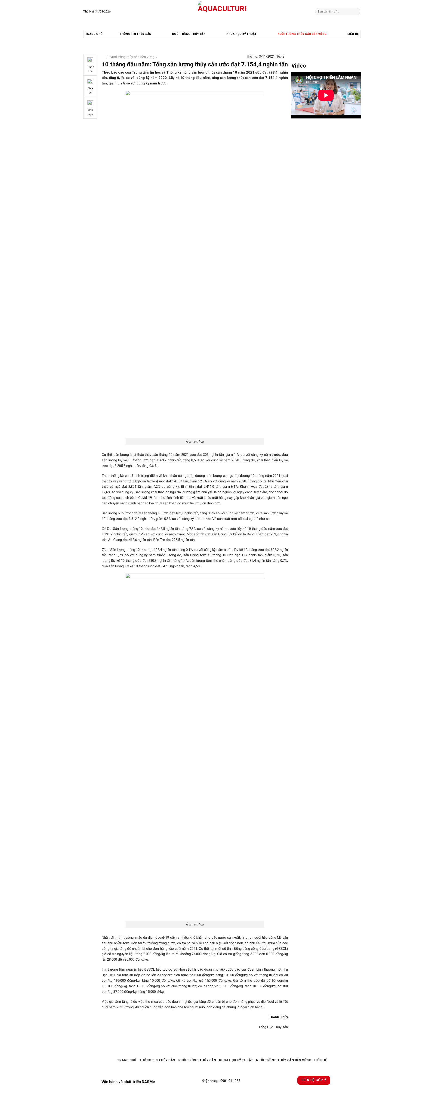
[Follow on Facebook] (115, 11)
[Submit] (356, 11)
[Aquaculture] (222, 11)
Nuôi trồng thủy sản (189, 34)
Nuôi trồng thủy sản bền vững (302, 34)
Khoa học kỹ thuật (242, 34)
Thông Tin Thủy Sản (135, 34)
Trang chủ (93, 34)
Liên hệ (353, 34)
